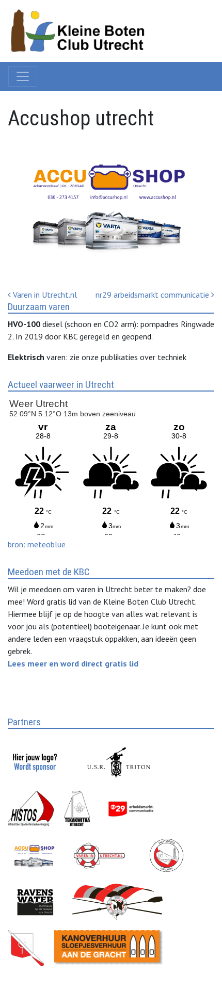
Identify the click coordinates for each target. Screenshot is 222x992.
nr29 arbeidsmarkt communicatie (153, 294)
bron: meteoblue (37, 544)
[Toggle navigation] (22, 76)
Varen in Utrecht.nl (44, 294)
